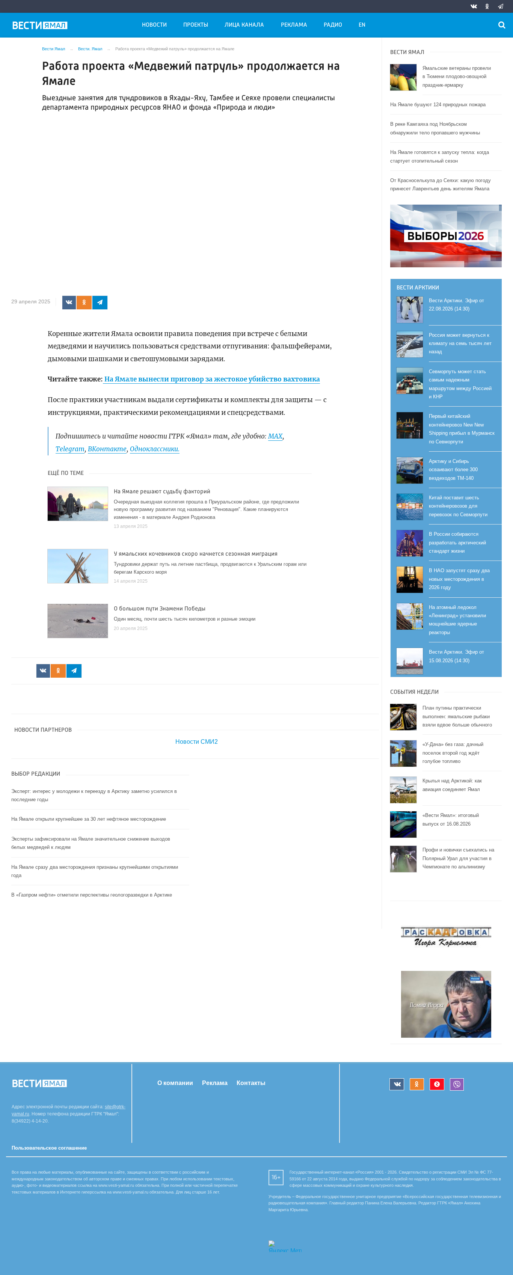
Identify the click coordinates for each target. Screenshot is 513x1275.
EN (362, 25)
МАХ (275, 436)
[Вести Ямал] (41, 26)
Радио (333, 25)
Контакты (251, 1083)
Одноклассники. (155, 449)
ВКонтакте (107, 449)
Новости (154, 25)
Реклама (294, 25)
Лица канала (244, 25)
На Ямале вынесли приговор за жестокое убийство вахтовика (211, 379)
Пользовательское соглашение (49, 1148)
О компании (175, 1083)
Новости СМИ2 (196, 741)
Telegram (70, 449)
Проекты (195, 25)
